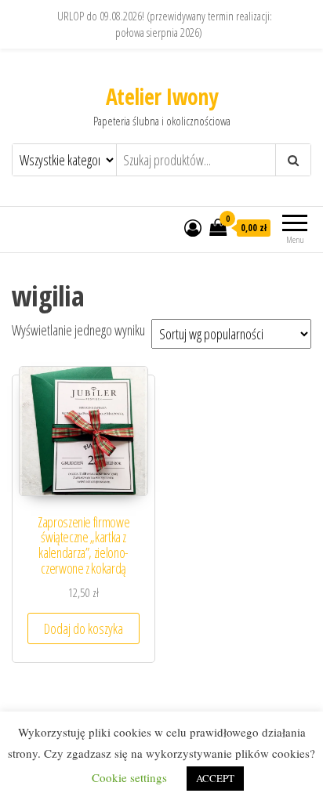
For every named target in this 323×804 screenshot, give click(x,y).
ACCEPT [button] (215, 778)
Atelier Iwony (162, 96)
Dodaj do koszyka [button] (83, 628)
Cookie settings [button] (129, 777)
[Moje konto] (192, 227)
